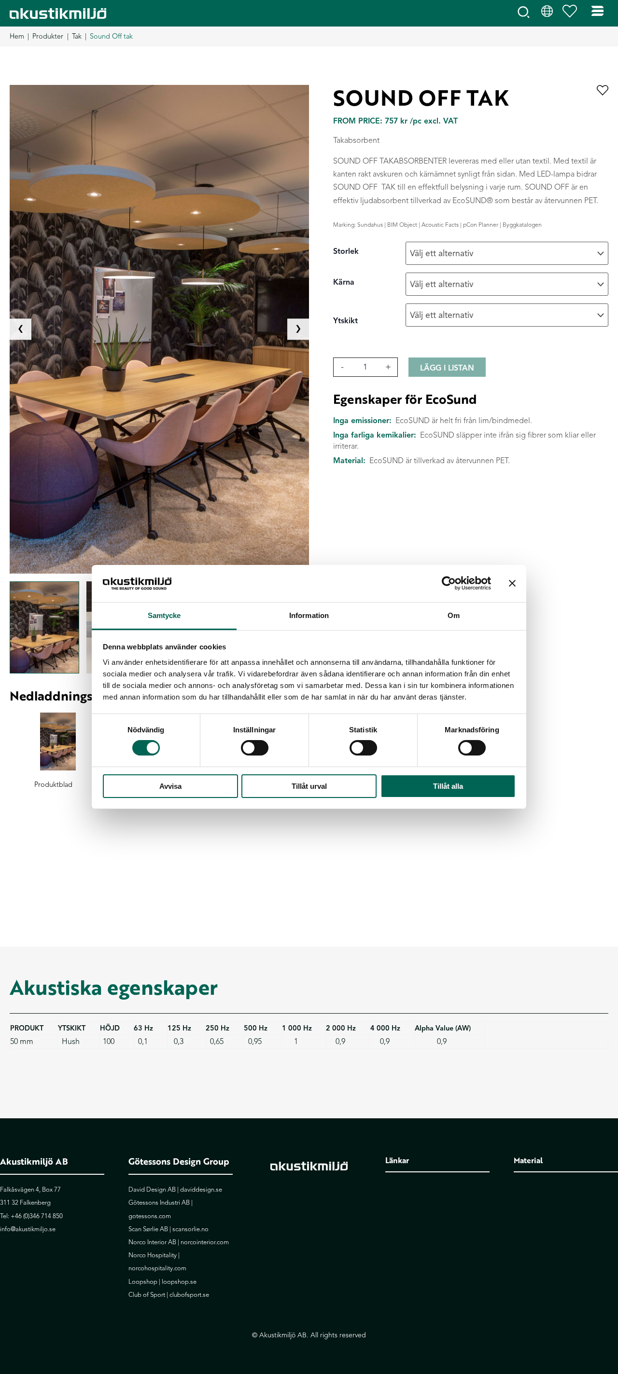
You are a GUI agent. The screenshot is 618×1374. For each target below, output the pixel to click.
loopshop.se (179, 1282)
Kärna (343, 282)
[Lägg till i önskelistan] (602, 91)
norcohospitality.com (157, 1268)
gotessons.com (149, 1216)
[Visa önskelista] (572, 13)
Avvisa (170, 786)
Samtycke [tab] (164, 615)
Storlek (346, 251)
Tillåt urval (309, 786)
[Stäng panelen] (512, 583)
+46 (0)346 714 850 (37, 1216)
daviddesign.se (201, 1190)
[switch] (254, 748)
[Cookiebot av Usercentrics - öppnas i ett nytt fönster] (449, 583)
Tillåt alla (448, 786)
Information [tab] (309, 615)
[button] (524, 14)
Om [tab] (454, 615)
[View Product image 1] (44, 627)
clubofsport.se (189, 1295)
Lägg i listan (447, 368)
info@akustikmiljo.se (28, 1229)
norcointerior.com (205, 1242)
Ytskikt (345, 321)
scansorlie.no (190, 1229)
